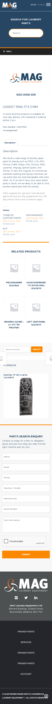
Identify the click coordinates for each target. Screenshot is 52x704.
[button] (48, 4)
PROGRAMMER (34, 215)
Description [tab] (9, 142)
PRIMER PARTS (26, 631)
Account (26, 674)
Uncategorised (10, 130)
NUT (5, 228)
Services (26, 642)
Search (37, 349)
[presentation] (24, 541)
